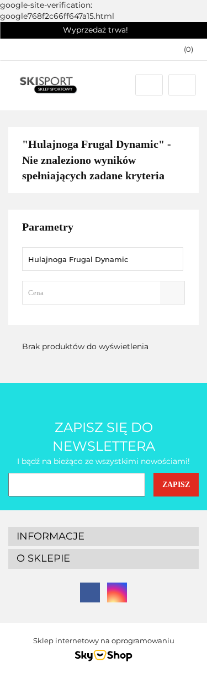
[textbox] (94, 292)
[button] (183, 49)
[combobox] (103, 293)
